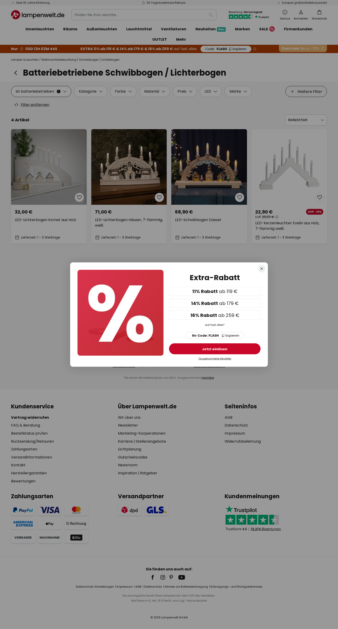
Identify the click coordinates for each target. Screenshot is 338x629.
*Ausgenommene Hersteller (214, 358)
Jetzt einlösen (214, 349)
